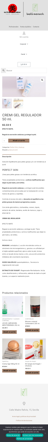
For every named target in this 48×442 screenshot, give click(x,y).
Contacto (36, 27)
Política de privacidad (24, 439)
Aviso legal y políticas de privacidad (24, 416)
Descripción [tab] (6, 156)
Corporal (23, 44)
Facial (23, 54)
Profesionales (13, 27)
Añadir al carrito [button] (9, 332)
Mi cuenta (24, 37)
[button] (42, 80)
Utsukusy (21, 147)
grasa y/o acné (13, 150)
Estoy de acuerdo (13, 435)
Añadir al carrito (19, 140)
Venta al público (25, 27)
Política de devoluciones (24, 420)
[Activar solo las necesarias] (45, 433)
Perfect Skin (14, 147)
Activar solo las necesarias (32, 435)
